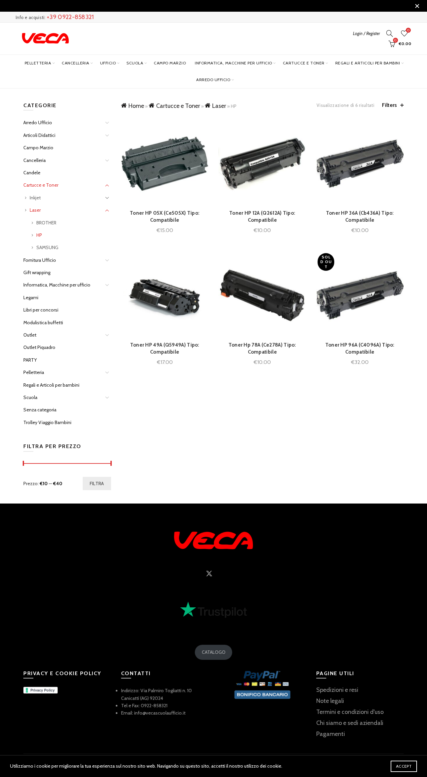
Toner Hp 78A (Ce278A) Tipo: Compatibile (262, 348)
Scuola (134, 62)
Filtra (97, 483)
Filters (389, 105)
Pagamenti (330, 734)
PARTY (30, 360)
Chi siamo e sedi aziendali (349, 723)
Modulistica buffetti (43, 323)
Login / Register (366, 33)
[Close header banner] (417, 6)
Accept (404, 766)
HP (39, 235)
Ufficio (108, 62)
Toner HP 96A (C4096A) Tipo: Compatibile (360, 348)
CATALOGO (214, 652)
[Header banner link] (203, 6)
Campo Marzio (170, 62)
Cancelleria (75, 62)
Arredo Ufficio (213, 79)
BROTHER (46, 223)
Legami (30, 298)
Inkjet (35, 198)
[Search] (389, 33)
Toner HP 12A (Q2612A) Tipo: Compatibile (262, 216)
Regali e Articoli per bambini (367, 62)
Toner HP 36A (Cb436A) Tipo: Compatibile (360, 216)
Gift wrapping (36, 272)
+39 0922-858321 (70, 17)
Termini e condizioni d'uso (350, 712)
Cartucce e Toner (304, 62)
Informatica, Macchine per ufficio (233, 62)
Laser (219, 106)
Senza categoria (39, 410)
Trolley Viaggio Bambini (47, 422)
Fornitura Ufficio (39, 260)
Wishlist (408, 30)
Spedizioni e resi (337, 690)
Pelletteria (38, 62)
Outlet (29, 335)
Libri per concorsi (40, 310)
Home (136, 106)
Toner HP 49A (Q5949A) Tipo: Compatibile (164, 348)
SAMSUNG (47, 247)
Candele (31, 173)
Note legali (330, 701)
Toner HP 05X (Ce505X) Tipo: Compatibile (164, 216)
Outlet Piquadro (39, 347)
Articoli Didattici (39, 135)
